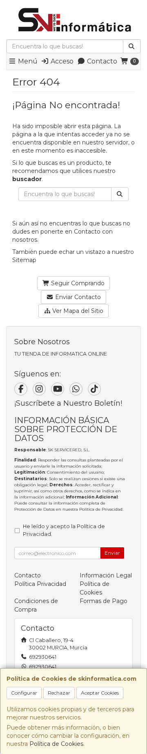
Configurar (24, 693)
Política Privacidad (40, 584)
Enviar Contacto (77, 297)
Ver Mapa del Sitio (77, 311)
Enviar (112, 553)
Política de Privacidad (100, 509)
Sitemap (24, 260)
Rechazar (59, 693)
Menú (27, 61)
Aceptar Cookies (100, 693)
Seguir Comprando (77, 283)
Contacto (101, 61)
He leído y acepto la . (64, 530)
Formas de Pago (103, 601)
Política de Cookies (56, 743)
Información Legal (106, 575)
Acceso (61, 61)
